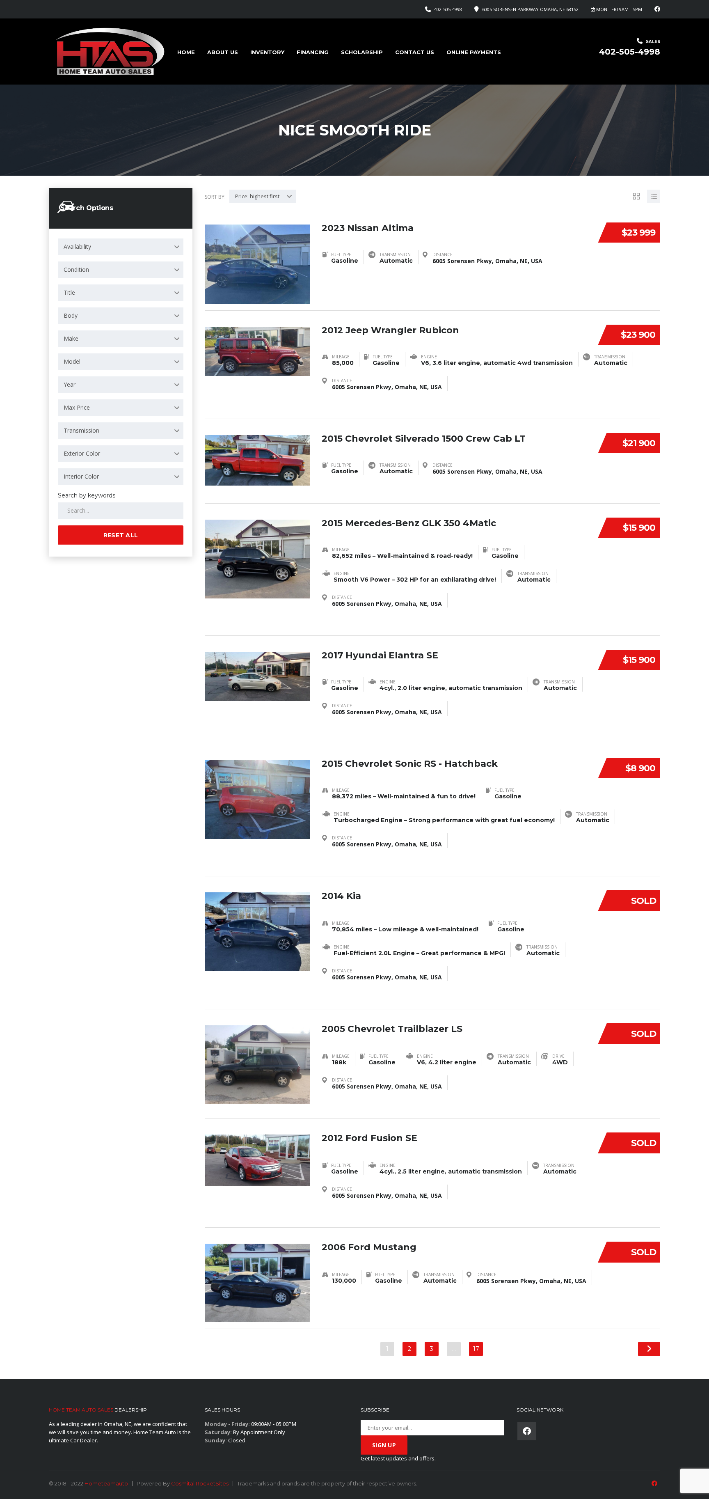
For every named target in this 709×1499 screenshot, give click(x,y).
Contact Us (414, 52)
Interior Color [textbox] (81, 476)
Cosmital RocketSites (200, 1483)
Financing (313, 52)
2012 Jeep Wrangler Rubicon (390, 330)
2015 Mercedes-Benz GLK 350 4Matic (409, 523)
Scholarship (362, 52)
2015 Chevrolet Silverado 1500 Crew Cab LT (424, 438)
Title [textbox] (69, 292)
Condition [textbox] (76, 269)
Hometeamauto (106, 1483)
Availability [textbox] (77, 246)
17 (476, 1348)
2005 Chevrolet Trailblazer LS (392, 1028)
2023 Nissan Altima (368, 228)
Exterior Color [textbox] (82, 453)
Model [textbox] (72, 361)
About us (222, 52)
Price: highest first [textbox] (257, 196)
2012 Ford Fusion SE (369, 1138)
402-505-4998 (448, 9)
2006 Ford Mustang (369, 1247)
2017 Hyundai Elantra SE (380, 655)
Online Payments (473, 52)
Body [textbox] (71, 315)
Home (186, 52)
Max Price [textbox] (77, 407)
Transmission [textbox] (81, 430)
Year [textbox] (69, 384)
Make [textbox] (71, 338)
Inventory (267, 52)
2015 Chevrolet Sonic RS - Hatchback (410, 763)
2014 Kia (341, 895)
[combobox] (120, 246)
